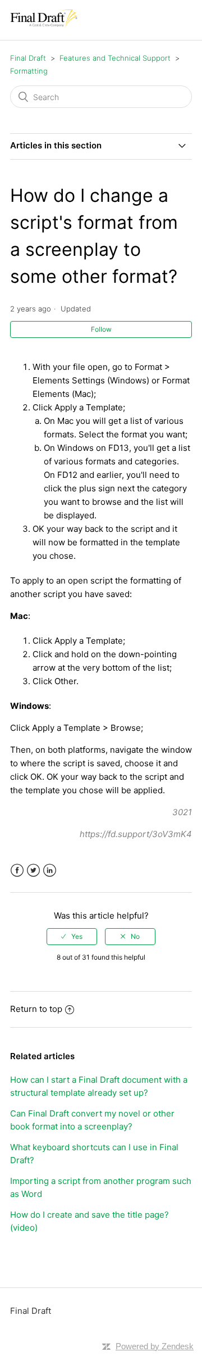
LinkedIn (50, 871)
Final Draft (28, 57)
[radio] (72, 936)
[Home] (43, 25)
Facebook (17, 871)
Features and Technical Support (115, 57)
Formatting (29, 70)
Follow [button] (101, 329)
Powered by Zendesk (155, 1346)
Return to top (36, 1009)
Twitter (33, 871)
